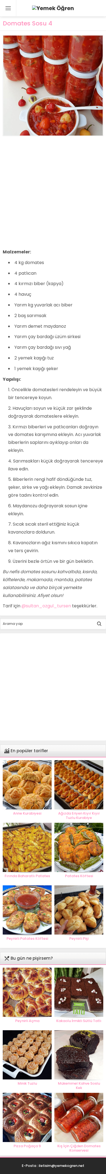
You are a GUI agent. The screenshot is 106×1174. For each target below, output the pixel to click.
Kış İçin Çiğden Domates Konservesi (79, 1148)
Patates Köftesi (79, 876)
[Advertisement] (53, 192)
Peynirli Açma (27, 1021)
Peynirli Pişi (79, 938)
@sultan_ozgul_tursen (46, 606)
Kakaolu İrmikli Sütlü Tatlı (78, 1021)
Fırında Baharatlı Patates (27, 876)
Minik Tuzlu (27, 1083)
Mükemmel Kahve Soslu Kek (79, 1085)
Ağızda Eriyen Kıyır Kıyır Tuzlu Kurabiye (79, 815)
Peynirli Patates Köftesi (27, 938)
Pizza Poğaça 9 (27, 1146)
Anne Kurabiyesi (27, 813)
